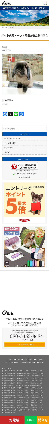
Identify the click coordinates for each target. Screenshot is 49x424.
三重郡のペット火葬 (9, 373)
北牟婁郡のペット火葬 (37, 378)
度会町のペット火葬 (24, 397)
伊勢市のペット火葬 (37, 373)
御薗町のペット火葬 (36, 390)
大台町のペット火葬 (9, 400)
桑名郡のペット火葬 (36, 370)
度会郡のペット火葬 (35, 385)
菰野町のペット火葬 (22, 405)
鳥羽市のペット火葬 (22, 388)
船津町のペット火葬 (36, 395)
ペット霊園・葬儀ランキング (24, 171)
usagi (5, 104)
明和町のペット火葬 (9, 390)
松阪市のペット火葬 (36, 388)
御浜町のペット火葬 (22, 383)
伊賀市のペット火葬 (37, 375)
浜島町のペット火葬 (36, 402)
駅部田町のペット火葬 (23, 380)
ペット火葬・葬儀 (10, 143)
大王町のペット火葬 (9, 402)
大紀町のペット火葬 (37, 397)
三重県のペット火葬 (9, 370)
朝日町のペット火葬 (9, 407)
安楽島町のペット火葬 (37, 392)
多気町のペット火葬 (22, 390)
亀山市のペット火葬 (22, 378)
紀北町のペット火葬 (36, 383)
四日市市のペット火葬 (23, 375)
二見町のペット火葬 (9, 392)
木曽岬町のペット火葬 (37, 405)
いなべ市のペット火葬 (10, 410)
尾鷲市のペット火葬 (21, 385)
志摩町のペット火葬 (22, 400)
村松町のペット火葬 (9, 405)
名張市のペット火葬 (24, 410)
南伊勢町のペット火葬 (10, 397)
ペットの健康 (8, 148)
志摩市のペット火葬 (9, 375)
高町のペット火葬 (37, 380)
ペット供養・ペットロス (12, 138)
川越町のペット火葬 (9, 412)
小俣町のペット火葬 (22, 392)
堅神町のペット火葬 (9, 395)
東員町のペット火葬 (22, 407)
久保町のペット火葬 (9, 380)
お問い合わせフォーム (26, 344)
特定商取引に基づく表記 (33, 359)
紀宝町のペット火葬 (9, 383)
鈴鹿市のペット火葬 (9, 378)
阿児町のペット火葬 (36, 400)
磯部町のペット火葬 (22, 402)
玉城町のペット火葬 (9, 388)
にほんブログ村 (24, 177)
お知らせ (7, 152)
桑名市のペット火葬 (36, 407)
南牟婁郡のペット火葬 (23, 373)
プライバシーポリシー (15, 359)
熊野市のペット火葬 (37, 410)
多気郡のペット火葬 (22, 370)
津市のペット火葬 (8, 385)
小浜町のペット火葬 (22, 395)
